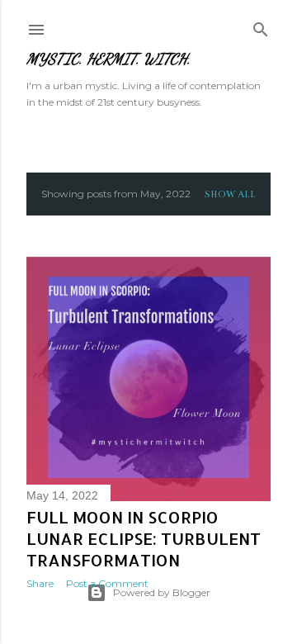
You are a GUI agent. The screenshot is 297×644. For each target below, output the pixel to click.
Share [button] (40, 583)
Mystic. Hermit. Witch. (108, 59)
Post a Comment (107, 583)
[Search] (261, 26)
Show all (230, 194)
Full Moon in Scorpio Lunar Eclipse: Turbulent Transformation (143, 538)
